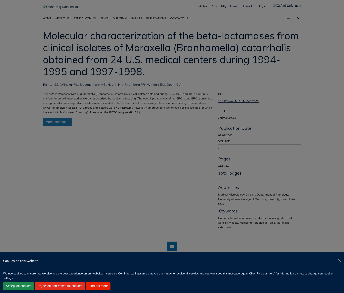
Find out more (98, 286)
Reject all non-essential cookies (59, 286)
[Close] (339, 260)
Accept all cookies (18, 286)
